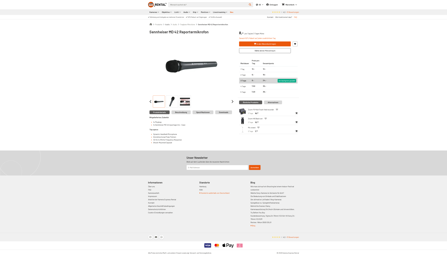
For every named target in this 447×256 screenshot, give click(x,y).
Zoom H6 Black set (255, 118)
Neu (231, 12)
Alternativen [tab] (273, 102)
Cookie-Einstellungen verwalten (160, 212)
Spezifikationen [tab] (203, 112)
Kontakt (270, 17)
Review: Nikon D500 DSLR (261, 222)
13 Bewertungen (293, 12)
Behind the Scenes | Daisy (260, 206)
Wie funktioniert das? (283, 17)
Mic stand (251, 127)
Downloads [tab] (223, 112)
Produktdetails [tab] (159, 112)
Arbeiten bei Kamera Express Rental (162, 199)
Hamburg (202, 186)
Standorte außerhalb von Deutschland (214, 193)
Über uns (151, 186)
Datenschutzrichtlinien (157, 209)
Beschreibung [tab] (181, 112)
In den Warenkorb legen (266, 44)
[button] (296, 113)
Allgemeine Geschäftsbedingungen (161, 206)
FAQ (295, 17)
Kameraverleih (153, 193)
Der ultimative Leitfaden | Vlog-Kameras (266, 199)
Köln (201, 190)
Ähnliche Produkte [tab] (250, 102)
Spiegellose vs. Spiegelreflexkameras (265, 203)
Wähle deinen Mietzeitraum (265, 50)
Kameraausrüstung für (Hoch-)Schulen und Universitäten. (273, 209)
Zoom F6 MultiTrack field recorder (261, 109)
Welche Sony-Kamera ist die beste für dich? (267, 193)
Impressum (152, 196)
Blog (253, 225)
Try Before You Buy (258, 212)
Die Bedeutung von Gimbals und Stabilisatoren (268, 196)
